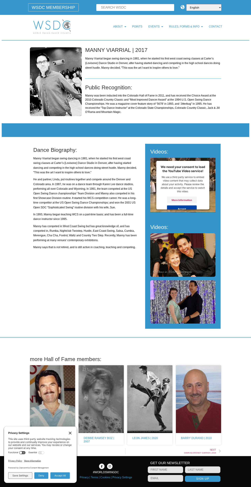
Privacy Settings (122, 477)
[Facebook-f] (101, 466)
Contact (215, 26)
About (118, 26)
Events (154, 26)
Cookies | (106, 477)
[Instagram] (110, 466)
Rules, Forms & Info (184, 26)
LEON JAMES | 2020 (145, 438)
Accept (182, 208)
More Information (182, 199)
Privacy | (85, 477)
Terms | (95, 477)
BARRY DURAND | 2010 (196, 438)
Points (137, 26)
